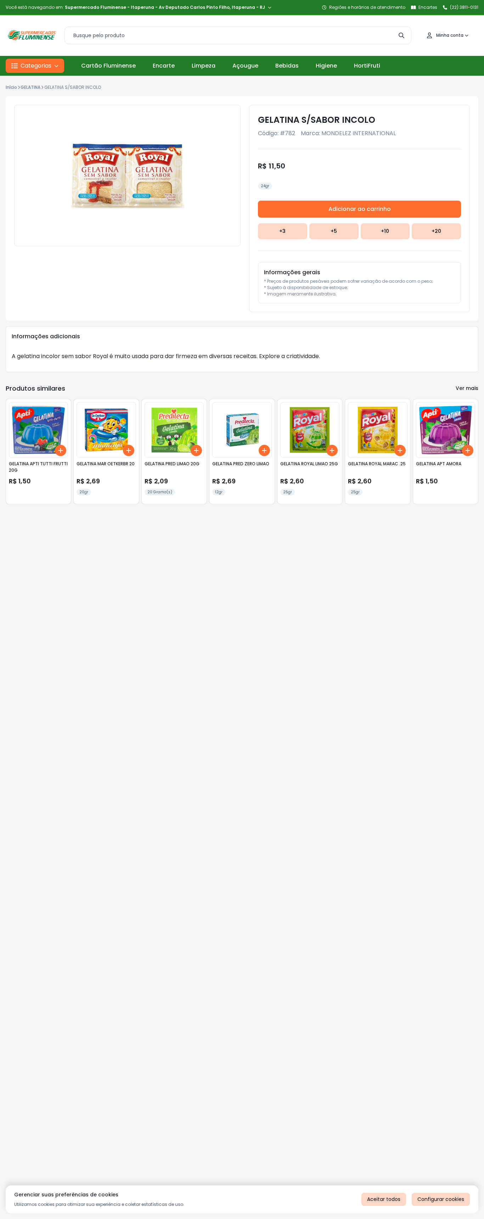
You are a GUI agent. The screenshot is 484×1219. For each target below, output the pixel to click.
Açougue (245, 66)
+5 (334, 231)
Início (11, 87)
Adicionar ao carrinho (359, 209)
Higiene (326, 66)
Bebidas (287, 66)
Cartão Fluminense (108, 66)
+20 (436, 231)
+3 (282, 231)
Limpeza (203, 66)
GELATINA (30, 87)
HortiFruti (367, 66)
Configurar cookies (440, 1199)
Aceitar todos (383, 1199)
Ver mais (467, 388)
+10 (385, 231)
